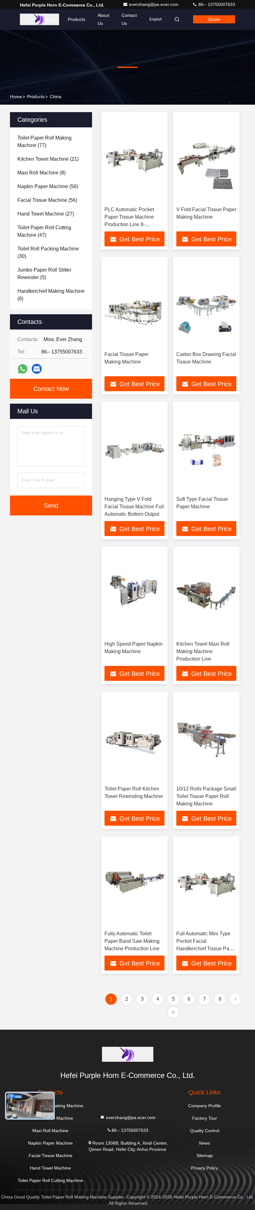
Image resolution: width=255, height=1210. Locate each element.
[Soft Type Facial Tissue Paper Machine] (206, 449)
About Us (103, 19)
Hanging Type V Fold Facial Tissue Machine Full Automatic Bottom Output (134, 506)
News (204, 1143)
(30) (48, 252)
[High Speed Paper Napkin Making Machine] (134, 594)
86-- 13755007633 (216, 4)
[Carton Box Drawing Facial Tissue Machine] (206, 304)
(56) (47, 186)
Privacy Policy (204, 1167)
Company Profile (204, 1105)
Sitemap (205, 1155)
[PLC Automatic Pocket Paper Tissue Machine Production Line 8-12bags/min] (134, 159)
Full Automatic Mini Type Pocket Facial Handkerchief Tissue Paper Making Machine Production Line (206, 948)
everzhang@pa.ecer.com (154, 4)
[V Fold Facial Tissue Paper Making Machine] (206, 159)
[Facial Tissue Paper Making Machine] (134, 304)
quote (214, 19)
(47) (44, 231)
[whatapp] (22, 369)
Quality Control (204, 1130)
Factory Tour (204, 1118)
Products (76, 19)
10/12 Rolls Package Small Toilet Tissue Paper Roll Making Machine (206, 796)
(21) (48, 159)
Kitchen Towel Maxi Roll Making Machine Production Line (203, 651)
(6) (51, 294)
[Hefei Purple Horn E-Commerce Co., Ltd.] (39, 19)
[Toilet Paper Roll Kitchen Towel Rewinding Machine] (134, 739)
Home (49, 19)
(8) (41, 172)
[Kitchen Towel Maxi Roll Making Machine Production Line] (206, 594)
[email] (37, 369)
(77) (44, 141)
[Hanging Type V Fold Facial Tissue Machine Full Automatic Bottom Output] (134, 449)
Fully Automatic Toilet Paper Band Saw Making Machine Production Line (132, 941)
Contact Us (129, 19)
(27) (45, 213)
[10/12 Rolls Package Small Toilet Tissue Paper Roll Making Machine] (206, 739)
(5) (44, 273)
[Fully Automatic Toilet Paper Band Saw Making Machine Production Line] (134, 883)
